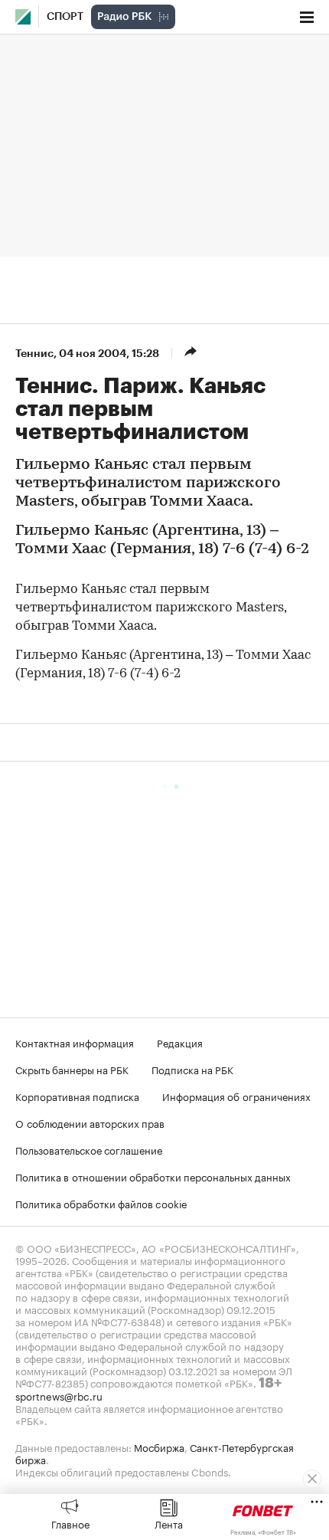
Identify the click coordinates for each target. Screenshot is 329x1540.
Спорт (65, 16)
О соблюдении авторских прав (89, 1122)
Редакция (180, 1042)
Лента (169, 1523)
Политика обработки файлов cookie (101, 1203)
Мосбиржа (159, 1446)
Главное (70, 1523)
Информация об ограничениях (236, 1095)
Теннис (34, 353)
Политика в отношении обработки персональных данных (153, 1176)
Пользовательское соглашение (88, 1149)
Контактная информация (74, 1042)
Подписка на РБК (192, 1068)
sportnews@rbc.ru (59, 1395)
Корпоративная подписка (77, 1095)
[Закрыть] (312, 1479)
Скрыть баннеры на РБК (72, 1068)
